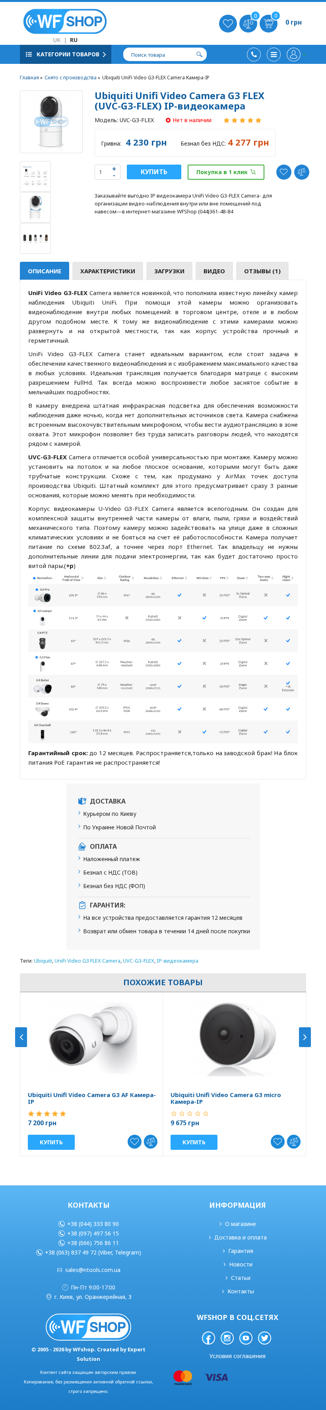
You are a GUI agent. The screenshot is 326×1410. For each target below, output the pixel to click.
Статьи (240, 1277)
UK (56, 40)
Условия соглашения (238, 1356)
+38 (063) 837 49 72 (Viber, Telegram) (93, 1252)
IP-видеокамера (177, 960)
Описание (44, 271)
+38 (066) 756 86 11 (93, 1243)
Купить (154, 171)
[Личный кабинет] (296, 54)
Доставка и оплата (240, 1237)
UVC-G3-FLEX (138, 960)
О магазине (240, 1224)
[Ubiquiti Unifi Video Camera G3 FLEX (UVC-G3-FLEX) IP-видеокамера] (51, 121)
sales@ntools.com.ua (92, 1270)
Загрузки (169, 271)
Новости (240, 1264)
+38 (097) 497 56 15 (93, 1233)
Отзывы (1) (262, 271)
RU (74, 40)
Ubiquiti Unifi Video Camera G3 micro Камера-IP (226, 1098)
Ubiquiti (43, 960)
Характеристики (107, 271)
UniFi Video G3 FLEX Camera (87, 960)
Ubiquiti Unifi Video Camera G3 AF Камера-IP (92, 1098)
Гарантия (240, 1251)
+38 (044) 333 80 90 (93, 1224)
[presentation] (21, 1037)
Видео (214, 271)
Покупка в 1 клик (222, 172)
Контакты (240, 1291)
